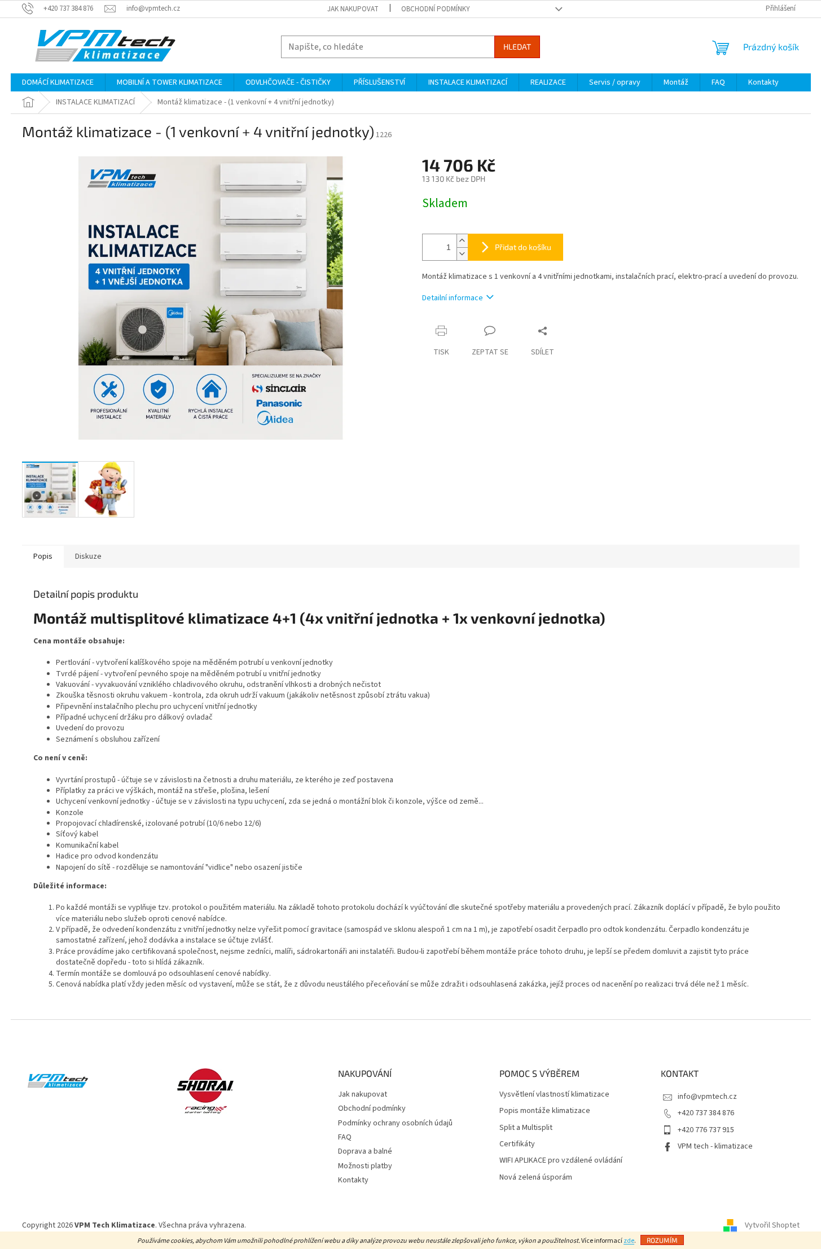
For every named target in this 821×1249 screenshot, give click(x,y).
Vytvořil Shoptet (772, 1225)
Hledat (517, 46)
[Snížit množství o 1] (462, 253)
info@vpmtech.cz (707, 1096)
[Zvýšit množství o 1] (462, 240)
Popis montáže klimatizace (544, 1111)
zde (629, 1241)
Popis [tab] (42, 556)
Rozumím (662, 1240)
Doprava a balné (365, 1151)
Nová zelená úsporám (535, 1177)
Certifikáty (517, 1144)
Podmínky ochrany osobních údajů (395, 1123)
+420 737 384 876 (706, 1113)
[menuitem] (58, 82)
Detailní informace (452, 298)
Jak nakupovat (353, 9)
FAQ (345, 1137)
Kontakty (353, 1180)
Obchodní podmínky (435, 9)
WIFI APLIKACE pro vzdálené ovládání (560, 1160)
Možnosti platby (365, 1166)
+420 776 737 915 (706, 1130)
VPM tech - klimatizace (715, 1146)
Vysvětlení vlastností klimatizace (554, 1094)
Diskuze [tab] (88, 556)
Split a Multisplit (525, 1128)
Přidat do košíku (523, 247)
